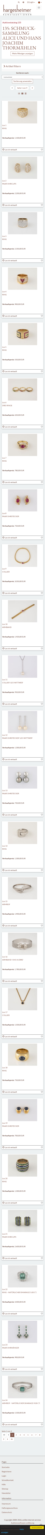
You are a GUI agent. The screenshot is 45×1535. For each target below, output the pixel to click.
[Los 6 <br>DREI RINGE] (22, 389)
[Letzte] (11, 1439)
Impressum (6, 1504)
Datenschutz (7, 1512)
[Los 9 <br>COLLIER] (22, 556)
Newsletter (6, 1493)
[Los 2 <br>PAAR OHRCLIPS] (22, 168)
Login (4, 1476)
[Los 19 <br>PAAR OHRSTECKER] (22, 1110)
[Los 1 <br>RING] (22, 112)
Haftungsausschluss (10, 1508)
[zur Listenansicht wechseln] (19, 93)
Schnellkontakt (8, 1480)
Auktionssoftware (18, 1523)
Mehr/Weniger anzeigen (22, 53)
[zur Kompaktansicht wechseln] (25, 93)
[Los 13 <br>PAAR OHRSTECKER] (22, 777)
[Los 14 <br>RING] (22, 833)
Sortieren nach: (22, 73)
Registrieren (6, 1471)
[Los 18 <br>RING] (22, 1055)
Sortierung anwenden (22, 81)
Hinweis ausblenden (37, 1527)
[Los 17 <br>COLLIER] (22, 999)
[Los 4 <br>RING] (22, 279)
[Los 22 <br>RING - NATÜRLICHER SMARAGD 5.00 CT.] (22, 1276)
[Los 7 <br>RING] (22, 445)
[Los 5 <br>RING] (22, 334)
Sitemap (5, 1489)
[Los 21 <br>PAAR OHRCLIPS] (22, 1221)
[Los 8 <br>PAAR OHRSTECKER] (22, 500)
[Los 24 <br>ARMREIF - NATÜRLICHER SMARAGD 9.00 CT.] (22, 1387)
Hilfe (4, 1484)
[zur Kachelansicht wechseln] (22, 93)
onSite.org (30, 1523)
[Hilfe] (23, 2)
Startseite (5, 1467)
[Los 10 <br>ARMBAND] (22, 611)
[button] (19, 2)
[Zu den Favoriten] (42, 149)
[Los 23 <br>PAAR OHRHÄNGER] (22, 1332)
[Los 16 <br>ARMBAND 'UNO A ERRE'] (22, 944)
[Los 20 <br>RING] (22, 1165)
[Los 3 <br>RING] (22, 223)
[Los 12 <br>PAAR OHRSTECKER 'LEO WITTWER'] (22, 722)
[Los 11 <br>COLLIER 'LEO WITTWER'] (22, 667)
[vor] (32, 88)
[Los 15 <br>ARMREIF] (22, 888)
